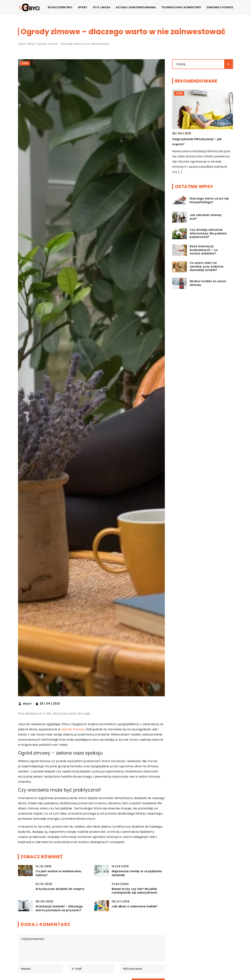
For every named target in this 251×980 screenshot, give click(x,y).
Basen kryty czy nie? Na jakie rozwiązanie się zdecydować (134, 891)
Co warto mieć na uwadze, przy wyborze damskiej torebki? (206, 266)
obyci (27, 703)
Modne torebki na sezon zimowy (208, 283)
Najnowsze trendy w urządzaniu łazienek (137, 873)
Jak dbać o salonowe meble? (135, 906)
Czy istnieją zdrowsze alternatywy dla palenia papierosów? (208, 233)
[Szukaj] (228, 64)
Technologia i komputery (181, 7)
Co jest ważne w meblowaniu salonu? (58, 873)
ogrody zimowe (72, 729)
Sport (82, 7)
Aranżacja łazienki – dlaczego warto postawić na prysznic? (59, 908)
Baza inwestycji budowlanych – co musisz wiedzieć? (204, 250)
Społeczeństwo (60, 7)
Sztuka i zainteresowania (136, 7)
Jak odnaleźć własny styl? (206, 217)
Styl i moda (101, 7)
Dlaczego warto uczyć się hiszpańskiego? (209, 200)
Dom (25, 63)
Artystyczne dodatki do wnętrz (60, 889)
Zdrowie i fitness (220, 7)
